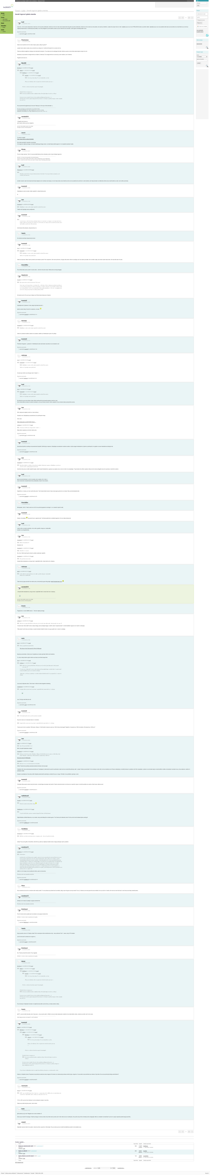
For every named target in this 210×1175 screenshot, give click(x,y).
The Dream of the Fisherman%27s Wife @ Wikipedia (30, 648)
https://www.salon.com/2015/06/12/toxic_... (26, 422)
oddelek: (95, 1168)
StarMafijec (24, 829)
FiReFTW (20, 1147)
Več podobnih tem (19, 1162)
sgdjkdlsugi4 (25, 795)
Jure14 (23, 132)
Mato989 (23, 63)
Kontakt (32, 1173)
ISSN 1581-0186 (39, 1173)
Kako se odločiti (22, 1151)
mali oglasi (5, 19)
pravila (4, 31)
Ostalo (2, 29)
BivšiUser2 (24, 909)
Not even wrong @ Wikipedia (23, 757)
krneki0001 (145, 1156)
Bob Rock (19, 68)
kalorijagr (24, 320)
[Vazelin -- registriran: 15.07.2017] (19, 234)
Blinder (23, 149)
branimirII (24, 186)
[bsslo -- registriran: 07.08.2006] (19, 1109)
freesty (23, 1009)
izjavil (32, 68)
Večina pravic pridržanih (10, 1173)
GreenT (18, 279)
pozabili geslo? (200, 31)
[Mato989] (19, 64)
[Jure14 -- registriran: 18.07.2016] (19, 133)
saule (22, 638)
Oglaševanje (27, 1173)
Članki (2, 23)
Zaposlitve (3, 25)
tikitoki (21, 70)
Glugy (23, 885)
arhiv (4, 14)
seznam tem (199, 43)
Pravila (2, 1173)
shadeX (23, 1122)
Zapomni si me (201, 20)
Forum (2, 17)
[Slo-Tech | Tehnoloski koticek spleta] (8, 6)
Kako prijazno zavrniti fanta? (26, 1156)
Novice (2, 13)
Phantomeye (25, 40)
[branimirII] (19, 187)
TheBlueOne (19, 809)
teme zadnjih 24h (6, 20)
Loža (24, 1148)
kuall (22, 22)
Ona (19, 1157)
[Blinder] (19, 150)
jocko (19, 1152)
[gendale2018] (19, 117)
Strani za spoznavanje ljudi (25, 1146)
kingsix (23, 606)
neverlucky (24, 1086)
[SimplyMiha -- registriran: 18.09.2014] (19, 265)
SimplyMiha (24, 265)
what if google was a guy (56, 581)
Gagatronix (24, 275)
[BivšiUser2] (19, 910)
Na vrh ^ (207, 1173)
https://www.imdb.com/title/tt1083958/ (25, 139)
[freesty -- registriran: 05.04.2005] (19, 1010)
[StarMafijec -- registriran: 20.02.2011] (19, 829)
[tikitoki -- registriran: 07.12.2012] (19, 962)
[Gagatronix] (19, 276)
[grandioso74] (19, 848)
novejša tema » (121, 1168)
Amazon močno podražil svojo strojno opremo (30, 1)
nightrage (24, 355)
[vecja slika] (27, 595)
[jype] (19, 200)
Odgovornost (20, 1173)
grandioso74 (25, 847)
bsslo (23, 1109)
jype (22, 199)
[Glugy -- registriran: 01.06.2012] (19, 886)
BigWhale (145, 1146)
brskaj (4, 27)
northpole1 (19, 851)
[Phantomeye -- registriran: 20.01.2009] (19, 40)
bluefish (145, 1151)
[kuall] (19, 22)
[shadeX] (19, 1123)
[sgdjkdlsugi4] (19, 796)
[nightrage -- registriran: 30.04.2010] (19, 356)
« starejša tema (88, 1168)
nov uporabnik (200, 30)
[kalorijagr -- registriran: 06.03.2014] (19, 321)
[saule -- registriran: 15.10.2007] (19, 639)
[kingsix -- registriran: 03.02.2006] (19, 606)
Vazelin (23, 233)
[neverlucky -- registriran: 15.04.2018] (19, 1086)
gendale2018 (25, 116)
